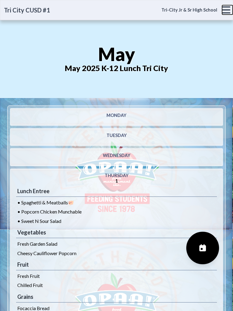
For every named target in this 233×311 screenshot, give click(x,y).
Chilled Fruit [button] (30, 285)
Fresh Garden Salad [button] (37, 244)
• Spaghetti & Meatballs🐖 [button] (45, 202)
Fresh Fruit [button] (28, 276)
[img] (227, 10)
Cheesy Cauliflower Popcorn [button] (46, 253)
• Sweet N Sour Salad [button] (39, 221)
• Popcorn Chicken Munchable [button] (49, 211)
